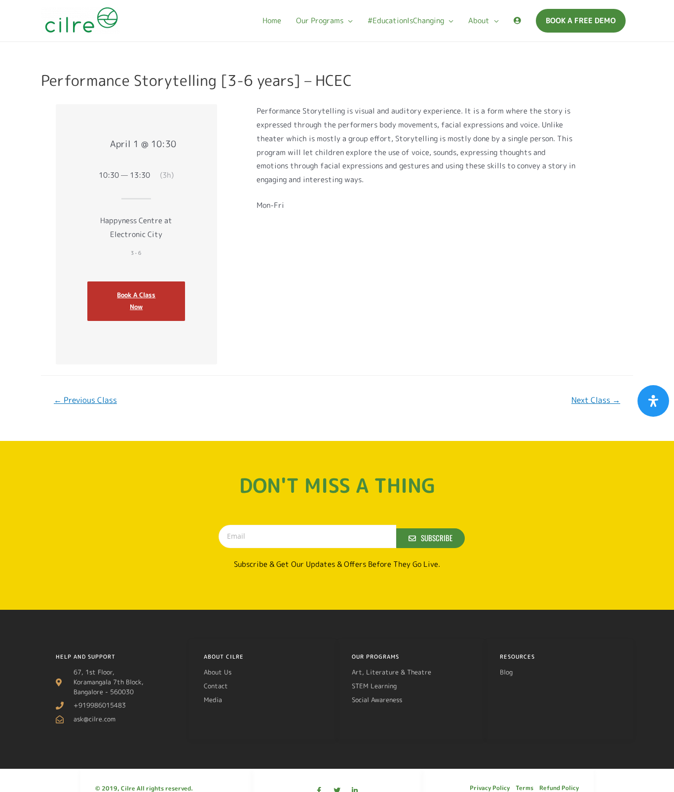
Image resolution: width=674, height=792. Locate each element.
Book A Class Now (136, 300)
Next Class (595, 400)
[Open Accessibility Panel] (653, 401)
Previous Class (85, 400)
